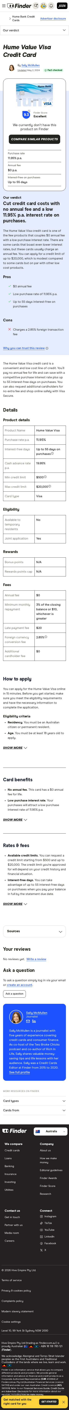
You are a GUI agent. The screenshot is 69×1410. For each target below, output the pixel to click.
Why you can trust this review (24, 348)
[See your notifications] (51, 5)
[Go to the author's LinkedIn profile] (34, 1021)
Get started (48, 1402)
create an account (19, 984)
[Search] (35, 5)
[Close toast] (64, 1402)
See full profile (19, 1072)
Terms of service (12, 1280)
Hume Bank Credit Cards (23, 18)
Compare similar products (34, 139)
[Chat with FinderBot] (43, 5)
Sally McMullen (30, 65)
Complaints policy (12, 1301)
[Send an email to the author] (28, 1021)
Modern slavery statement (18, 1311)
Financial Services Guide (37, 1388)
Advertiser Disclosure (17, 1391)
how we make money (32, 1394)
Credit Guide (57, 1388)
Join (62, 6)
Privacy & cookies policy (16, 1290)
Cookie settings (11, 1322)
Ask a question (14, 993)
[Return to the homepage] (19, 5)
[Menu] (4, 5)
